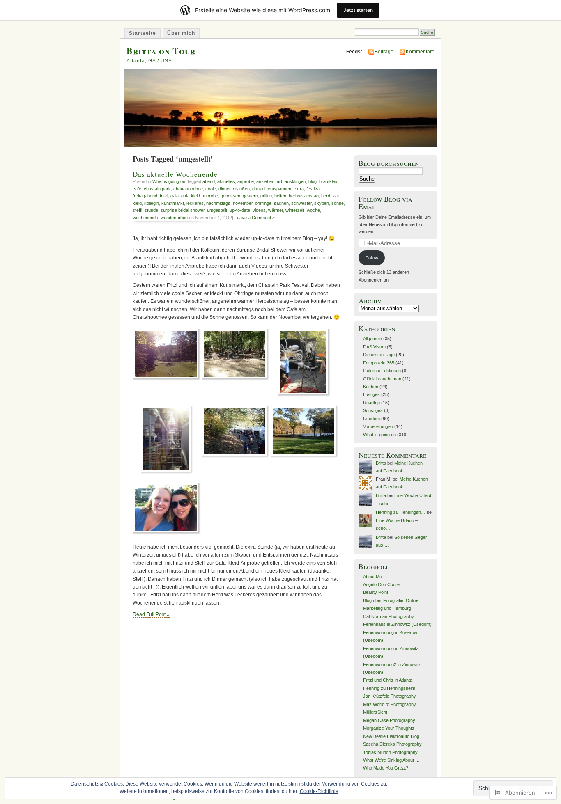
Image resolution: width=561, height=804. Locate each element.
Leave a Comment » (255, 217)
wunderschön (174, 217)
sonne (337, 203)
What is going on (168, 181)
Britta (381, 462)
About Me (372, 576)
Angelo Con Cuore (381, 584)
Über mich (181, 33)
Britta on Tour (160, 50)
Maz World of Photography (389, 704)
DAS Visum (374, 346)
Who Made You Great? (385, 767)
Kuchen (370, 386)
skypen (321, 203)
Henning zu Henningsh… (400, 512)
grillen (266, 195)
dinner (224, 188)
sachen (281, 203)
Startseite (142, 33)
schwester (301, 203)
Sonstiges (373, 410)
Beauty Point (375, 592)
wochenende (145, 217)
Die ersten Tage (379, 354)
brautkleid (328, 181)
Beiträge (384, 52)
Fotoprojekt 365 (378, 362)
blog (312, 181)
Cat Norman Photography (388, 616)
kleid (137, 203)
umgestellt (217, 210)
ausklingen (295, 181)
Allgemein (372, 338)
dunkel (258, 188)
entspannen (279, 188)
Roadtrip (371, 402)
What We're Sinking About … (391, 760)
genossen (230, 195)
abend (208, 181)
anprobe (245, 181)
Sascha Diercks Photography (392, 744)
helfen (280, 195)
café (137, 188)
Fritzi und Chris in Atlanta (387, 680)
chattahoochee (188, 188)
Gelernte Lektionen (382, 370)
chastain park (157, 188)
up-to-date (240, 210)
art (279, 181)
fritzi (164, 195)
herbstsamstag (304, 195)
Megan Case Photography (389, 720)
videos (259, 210)
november (243, 203)
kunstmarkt (172, 203)
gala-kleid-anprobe (199, 195)
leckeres (195, 203)
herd (325, 195)
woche (313, 210)
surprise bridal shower (183, 210)
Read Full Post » (151, 614)
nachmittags (218, 203)
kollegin (151, 203)
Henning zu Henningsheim (389, 688)
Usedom (371, 418)
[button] (167, 355)
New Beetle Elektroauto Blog (391, 736)
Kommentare (420, 52)
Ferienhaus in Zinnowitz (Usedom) (397, 624)
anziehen (265, 181)
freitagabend (145, 195)
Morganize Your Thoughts (388, 728)
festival (313, 188)
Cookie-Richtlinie (319, 791)
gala (174, 195)
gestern (250, 195)
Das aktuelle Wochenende (175, 174)
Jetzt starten (358, 10)
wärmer (275, 210)
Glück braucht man (382, 378)
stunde (151, 210)
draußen (241, 188)
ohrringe (263, 203)
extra (299, 188)
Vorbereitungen (378, 426)
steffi (137, 210)
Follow (372, 257)
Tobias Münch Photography (390, 752)
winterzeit (294, 210)
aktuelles (226, 181)
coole (210, 188)
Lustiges (371, 394)
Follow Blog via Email (385, 202)
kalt (336, 195)
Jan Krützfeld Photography (389, 696)
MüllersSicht (375, 712)
